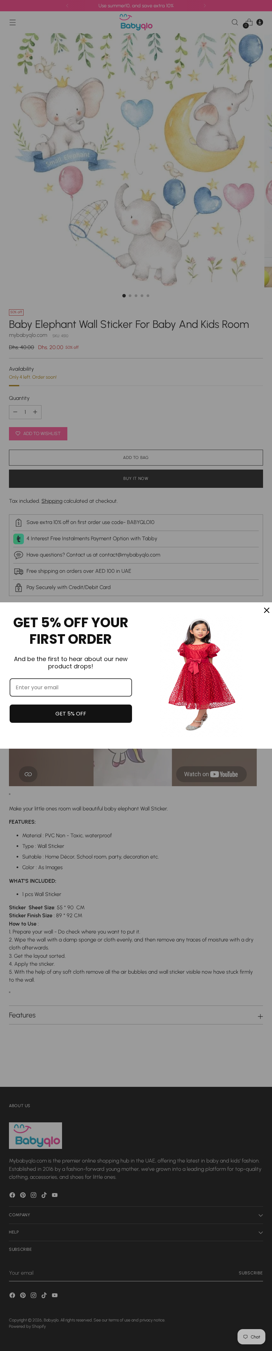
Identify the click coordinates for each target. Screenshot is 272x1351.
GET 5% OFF (70, 713)
